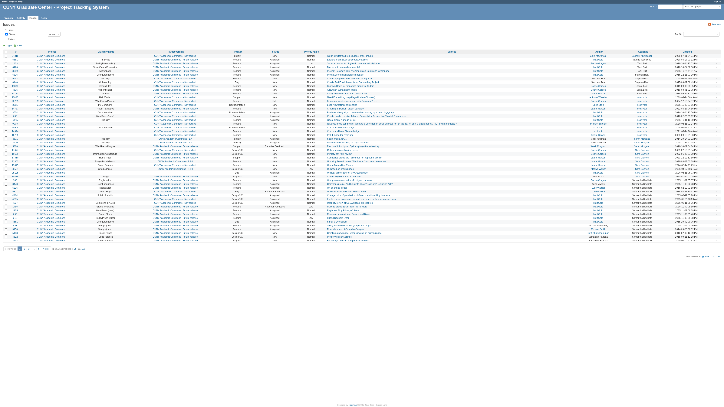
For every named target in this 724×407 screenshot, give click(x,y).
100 (83, 249)
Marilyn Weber (598, 169)
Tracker (238, 51)
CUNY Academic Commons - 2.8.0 (175, 161)
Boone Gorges (598, 63)
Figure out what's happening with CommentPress (352, 101)
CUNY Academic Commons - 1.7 (175, 139)
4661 (15, 221)
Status (11, 34)
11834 (15, 86)
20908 (15, 127)
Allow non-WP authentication (342, 90)
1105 (15, 210)
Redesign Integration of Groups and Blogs (348, 214)
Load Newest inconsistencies (342, 105)
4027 (15, 203)
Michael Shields (598, 123)
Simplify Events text (337, 221)
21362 (15, 161)
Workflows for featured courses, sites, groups (350, 56)
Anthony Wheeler (598, 97)
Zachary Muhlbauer (642, 56)
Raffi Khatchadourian (598, 233)
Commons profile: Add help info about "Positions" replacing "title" (360, 184)
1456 (15, 206)
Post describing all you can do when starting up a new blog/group (360, 112)
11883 (15, 97)
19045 (15, 165)
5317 (15, 191)
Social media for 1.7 (337, 139)
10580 (15, 154)
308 (15, 180)
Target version (176, 51)
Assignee (643, 51)
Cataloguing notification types (342, 150)
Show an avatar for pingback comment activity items (353, 63)
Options (11, 39)
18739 (15, 135)
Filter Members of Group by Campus (345, 229)
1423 (15, 63)
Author (599, 51)
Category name (106, 51)
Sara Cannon (642, 150)
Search (653, 6)
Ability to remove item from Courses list (347, 93)
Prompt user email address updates (345, 74)
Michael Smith (598, 229)
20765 (15, 101)
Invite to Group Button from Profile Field (347, 206)
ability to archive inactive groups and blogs (349, 225)
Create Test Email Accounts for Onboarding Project (353, 82)
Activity (21, 18)
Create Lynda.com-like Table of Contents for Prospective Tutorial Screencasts (366, 116)
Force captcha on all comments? (343, 67)
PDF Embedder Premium (340, 135)
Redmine (353, 405)
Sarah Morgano (642, 139)
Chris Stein (598, 105)
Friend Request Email (338, 218)
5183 (15, 233)
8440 (15, 82)
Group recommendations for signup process (349, 180)
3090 (15, 71)
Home (5, 1)
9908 (15, 123)
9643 (15, 78)
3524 (15, 112)
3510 (15, 142)
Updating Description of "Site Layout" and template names (356, 161)
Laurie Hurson (598, 93)
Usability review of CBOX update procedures (350, 203)
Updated (687, 51)
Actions (717, 55)
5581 (15, 59)
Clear (19, 45)
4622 (15, 237)
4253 (15, 240)
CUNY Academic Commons (51, 56)
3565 (15, 105)
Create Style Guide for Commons (344, 176)
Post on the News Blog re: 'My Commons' (348, 142)
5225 (15, 188)
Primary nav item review (339, 154)
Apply (9, 45)
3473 (15, 184)
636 (15, 116)
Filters (11, 30)
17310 (15, 157)
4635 (15, 90)
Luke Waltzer (598, 188)
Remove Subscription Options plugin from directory (353, 146)
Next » (46, 249)
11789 (15, 93)
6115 (15, 120)
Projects (13, 1)
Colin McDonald (598, 56)
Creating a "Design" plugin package (345, 108)
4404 (15, 195)
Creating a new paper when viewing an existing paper (354, 233)
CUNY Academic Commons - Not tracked (175, 56)
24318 (15, 56)
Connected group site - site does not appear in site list (354, 157)
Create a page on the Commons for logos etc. (350, 78)
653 (15, 214)
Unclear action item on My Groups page (347, 172)
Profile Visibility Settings (339, 237)
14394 (15, 131)
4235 (15, 199)
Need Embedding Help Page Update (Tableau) (351, 97)
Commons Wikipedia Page (340, 127)
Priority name (311, 51)
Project (52, 51)
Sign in (717, 1)
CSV (713, 257)
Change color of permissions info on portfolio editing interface (358, 195)
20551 (15, 169)
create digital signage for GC (341, 120)
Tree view (716, 24)
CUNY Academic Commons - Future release (175, 59)
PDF (719, 257)
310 (15, 218)
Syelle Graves (598, 135)
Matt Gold (598, 59)
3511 (15, 139)
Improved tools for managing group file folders (350, 86)
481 (15, 225)
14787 (15, 108)
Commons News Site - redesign (343, 131)
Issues (33, 18)
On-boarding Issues (337, 188)
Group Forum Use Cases (340, 165)
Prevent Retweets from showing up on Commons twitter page (358, 71)
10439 (15, 176)
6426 (15, 67)
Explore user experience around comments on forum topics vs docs (361, 199)
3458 (15, 229)
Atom (707, 257)
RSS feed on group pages (340, 169)
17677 (15, 150)
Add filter (679, 34)
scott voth (642, 97)
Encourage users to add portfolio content (348, 240)
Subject (452, 51)
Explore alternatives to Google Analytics (347, 59)
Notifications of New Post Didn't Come (346, 191)
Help (20, 1)
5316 (15, 74)
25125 (15, 172)
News (44, 18)
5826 (15, 146)
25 (75, 249)
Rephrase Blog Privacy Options (343, 210)
